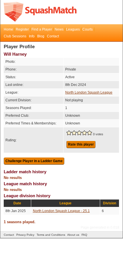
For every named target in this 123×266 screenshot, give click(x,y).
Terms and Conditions (51, 234)
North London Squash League (88, 92)
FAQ (84, 234)
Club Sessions (15, 36)
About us (73, 234)
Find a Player (41, 29)
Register (22, 29)
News (59, 29)
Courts (87, 29)
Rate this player (81, 144)
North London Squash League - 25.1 (61, 211)
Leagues (73, 29)
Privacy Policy (25, 234)
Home (8, 29)
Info (32, 36)
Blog (40, 36)
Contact (53, 36)
